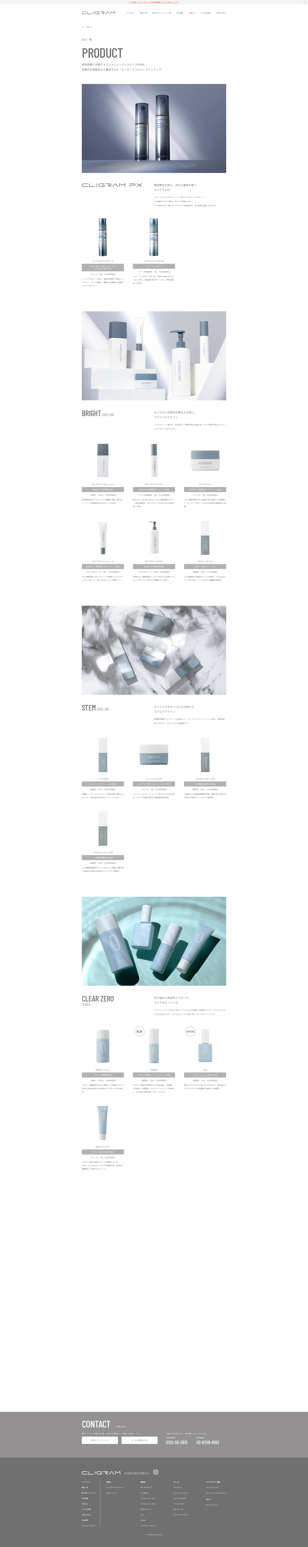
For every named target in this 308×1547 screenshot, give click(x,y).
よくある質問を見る (139, 1440)
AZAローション (103, 1069)
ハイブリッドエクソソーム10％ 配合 (103, 784)
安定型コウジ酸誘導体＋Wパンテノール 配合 (103, 566)
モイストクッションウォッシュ (154, 1370)
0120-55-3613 (176, 1442)
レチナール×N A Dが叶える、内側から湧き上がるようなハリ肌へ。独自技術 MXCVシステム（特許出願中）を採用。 (153, 279)
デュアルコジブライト (103, 261)
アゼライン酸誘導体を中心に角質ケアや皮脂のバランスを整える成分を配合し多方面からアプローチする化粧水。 (103, 1088)
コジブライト (205, 484)
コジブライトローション (103, 484)
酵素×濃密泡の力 (154, 1375)
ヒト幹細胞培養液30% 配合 (103, 857)
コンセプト (86, 1482)
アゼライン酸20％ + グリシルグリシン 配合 (154, 1075)
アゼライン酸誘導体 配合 (102, 1075)
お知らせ (85, 1504)
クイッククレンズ (103, 1370)
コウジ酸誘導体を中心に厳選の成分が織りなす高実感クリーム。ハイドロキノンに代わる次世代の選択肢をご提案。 (205, 503)
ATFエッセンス (205, 561)
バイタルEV (102, 778)
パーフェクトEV (154, 778)
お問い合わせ (86, 1515)
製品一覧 (85, 1487)
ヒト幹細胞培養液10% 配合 (205, 784)
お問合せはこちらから (99, 1440)
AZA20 (154, 1069)
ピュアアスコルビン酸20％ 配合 (205, 1075)
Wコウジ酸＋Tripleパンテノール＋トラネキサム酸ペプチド (103, 267)
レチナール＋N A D (153, 266)
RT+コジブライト (147, 1487)
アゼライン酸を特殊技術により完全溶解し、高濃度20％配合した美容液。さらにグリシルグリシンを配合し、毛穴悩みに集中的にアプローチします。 (153, 1088)
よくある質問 (86, 1509)
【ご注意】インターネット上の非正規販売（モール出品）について (154, 2)
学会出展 (85, 1498)
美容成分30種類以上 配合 (102, 1375)
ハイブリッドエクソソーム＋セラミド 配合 (154, 784)
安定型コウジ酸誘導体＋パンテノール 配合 (205, 489)
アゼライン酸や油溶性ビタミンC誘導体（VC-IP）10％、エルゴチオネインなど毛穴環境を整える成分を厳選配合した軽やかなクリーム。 (102, 1165)
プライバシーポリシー (89, 1526)
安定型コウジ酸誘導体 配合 (103, 489)
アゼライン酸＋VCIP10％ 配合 (103, 1152)
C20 (205, 1069)
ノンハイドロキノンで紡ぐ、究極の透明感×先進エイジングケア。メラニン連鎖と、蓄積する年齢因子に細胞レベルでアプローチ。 (103, 282)
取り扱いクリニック (89, 1493)
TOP (83, 27)
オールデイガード (205, 1370)
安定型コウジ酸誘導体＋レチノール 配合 (154, 489)
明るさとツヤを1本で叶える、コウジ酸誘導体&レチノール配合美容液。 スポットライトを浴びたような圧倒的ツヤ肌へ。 (153, 503)
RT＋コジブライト (154, 484)
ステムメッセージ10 (205, 778)
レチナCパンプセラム (154, 261)
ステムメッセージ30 (103, 852)
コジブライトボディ (154, 561)
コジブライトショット (103, 561)
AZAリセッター (103, 1146)
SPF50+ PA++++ (205, 1375)
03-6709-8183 (207, 1442)
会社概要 (85, 1520)
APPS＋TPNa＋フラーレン (205, 566)
